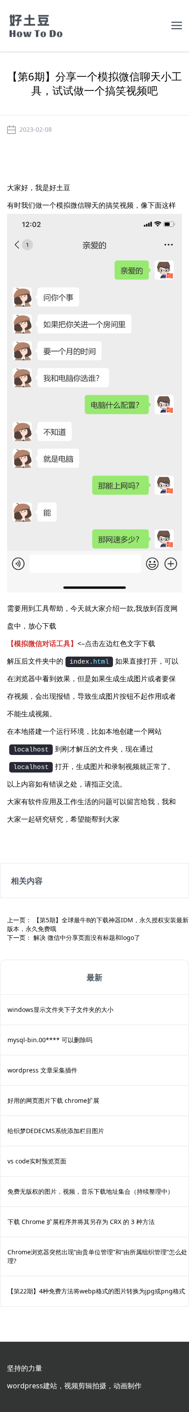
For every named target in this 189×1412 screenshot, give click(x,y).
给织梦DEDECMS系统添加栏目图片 (55, 1131)
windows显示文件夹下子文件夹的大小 (60, 1009)
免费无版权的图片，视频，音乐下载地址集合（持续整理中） (90, 1191)
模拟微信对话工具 (42, 643)
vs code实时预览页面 (36, 1161)
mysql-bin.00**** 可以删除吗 (49, 1040)
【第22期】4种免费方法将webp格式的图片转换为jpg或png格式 (96, 1291)
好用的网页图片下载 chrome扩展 (53, 1100)
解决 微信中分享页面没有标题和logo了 (86, 937)
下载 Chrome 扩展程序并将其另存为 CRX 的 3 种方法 (81, 1221)
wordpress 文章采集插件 (42, 1070)
